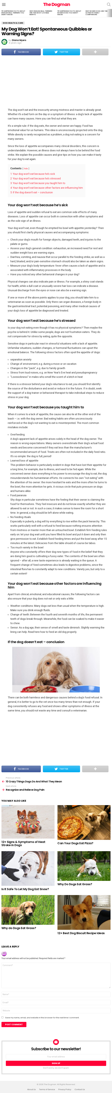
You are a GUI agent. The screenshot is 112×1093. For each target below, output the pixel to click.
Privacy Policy (64, 1089)
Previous (1, 13)
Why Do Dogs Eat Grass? (74, 884)
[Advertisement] (56, 82)
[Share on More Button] (95, 52)
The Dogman (56, 4)
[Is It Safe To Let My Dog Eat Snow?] (28, 868)
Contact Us (80, 1089)
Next (110, 13)
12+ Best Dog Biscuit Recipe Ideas (81, 933)
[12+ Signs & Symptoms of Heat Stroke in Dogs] (28, 821)
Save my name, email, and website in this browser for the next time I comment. (42, 1018)
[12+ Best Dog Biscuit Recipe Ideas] (84, 912)
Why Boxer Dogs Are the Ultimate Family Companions (96, 13)
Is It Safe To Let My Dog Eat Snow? (25, 889)
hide (26, 168)
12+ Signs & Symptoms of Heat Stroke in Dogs (23, 843)
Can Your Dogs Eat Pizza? (75, 843)
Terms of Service (47, 1089)
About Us (31, 1089)
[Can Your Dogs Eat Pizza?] (84, 822)
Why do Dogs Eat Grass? (18, 928)
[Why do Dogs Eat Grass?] (28, 910)
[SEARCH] (109, 4)
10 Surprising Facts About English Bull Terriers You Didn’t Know (13, 13)
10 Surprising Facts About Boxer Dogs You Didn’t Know (69, 13)
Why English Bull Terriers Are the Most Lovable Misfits (40, 13)
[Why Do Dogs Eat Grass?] (84, 866)
